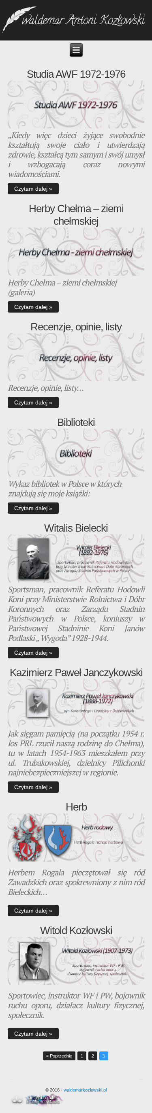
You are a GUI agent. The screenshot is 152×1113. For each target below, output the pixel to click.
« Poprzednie (59, 1055)
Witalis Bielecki (76, 528)
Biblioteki (76, 422)
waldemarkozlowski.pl (85, 1089)
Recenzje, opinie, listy (76, 327)
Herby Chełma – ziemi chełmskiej (76, 214)
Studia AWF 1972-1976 (76, 74)
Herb (76, 807)
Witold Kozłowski (76, 930)
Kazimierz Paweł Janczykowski (76, 672)
